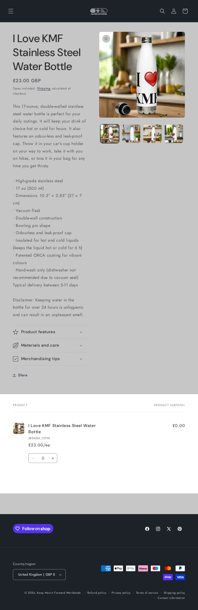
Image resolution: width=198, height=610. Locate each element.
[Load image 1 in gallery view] (109, 133)
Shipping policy (174, 593)
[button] (10, 11)
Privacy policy (121, 593)
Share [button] (23, 375)
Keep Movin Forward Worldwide (59, 593)
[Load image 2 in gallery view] (131, 133)
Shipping (44, 88)
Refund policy (96, 593)
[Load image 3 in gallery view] (152, 133)
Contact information (171, 598)
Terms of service (147, 593)
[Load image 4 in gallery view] (173, 133)
